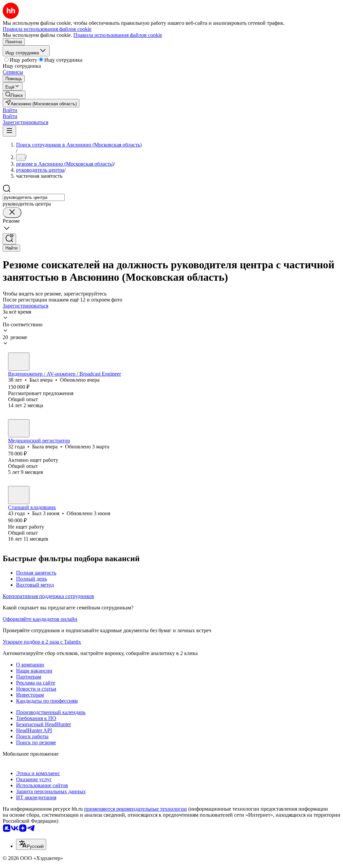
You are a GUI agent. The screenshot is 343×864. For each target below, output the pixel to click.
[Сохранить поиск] (9, 239)
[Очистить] (12, 212)
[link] (14, 95)
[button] (10, 110)
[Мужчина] (18, 362)
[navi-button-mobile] (9, 131)
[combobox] (34, 197)
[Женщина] (18, 428)
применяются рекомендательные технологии (135, 809)
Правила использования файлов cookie (117, 35)
